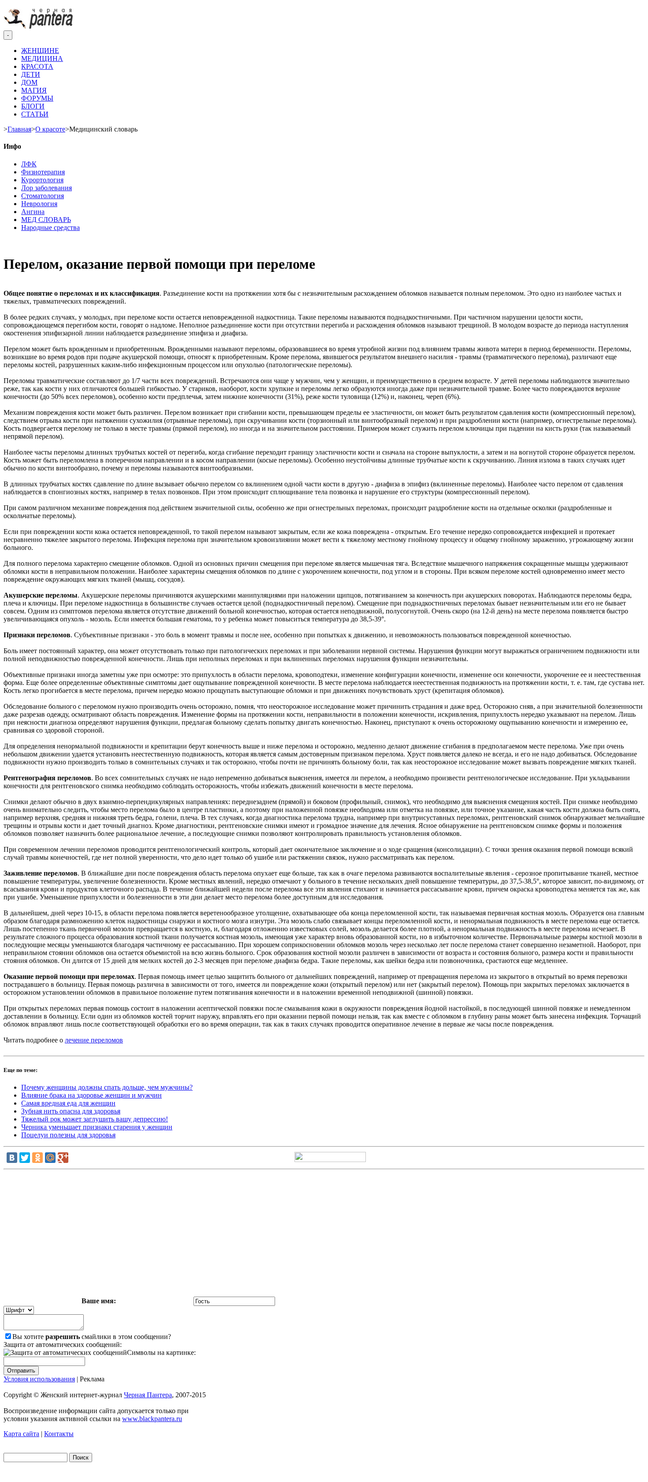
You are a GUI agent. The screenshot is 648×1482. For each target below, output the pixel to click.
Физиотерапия (43, 172)
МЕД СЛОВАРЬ (46, 219)
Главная (19, 129)
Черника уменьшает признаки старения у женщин (96, 1127)
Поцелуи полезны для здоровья (68, 1135)
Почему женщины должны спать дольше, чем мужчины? (107, 1087)
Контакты (59, 1433)
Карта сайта (21, 1433)
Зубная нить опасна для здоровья (70, 1111)
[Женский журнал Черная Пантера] (39, 26)
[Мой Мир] (50, 1157)
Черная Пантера (148, 1395)
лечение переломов (94, 1040)
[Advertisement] (324, 1235)
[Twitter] (24, 1157)
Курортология (42, 180)
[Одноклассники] (37, 1157)
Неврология (39, 203)
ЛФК (29, 164)
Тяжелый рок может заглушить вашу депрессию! (94, 1119)
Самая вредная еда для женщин (68, 1103)
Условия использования (39, 1379)
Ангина (33, 211)
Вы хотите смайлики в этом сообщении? (91, 1336)
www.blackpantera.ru (152, 1418)
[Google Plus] (63, 1157)
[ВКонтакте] (12, 1157)
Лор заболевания (46, 188)
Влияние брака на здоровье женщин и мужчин (91, 1095)
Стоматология (42, 195)
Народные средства (50, 227)
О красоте (50, 129)
